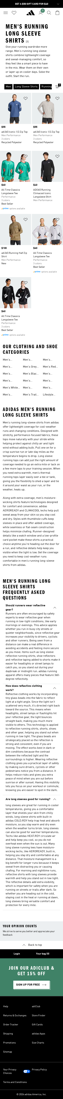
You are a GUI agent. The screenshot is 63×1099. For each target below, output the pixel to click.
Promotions (9, 1043)
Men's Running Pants (48, 381)
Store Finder (38, 1015)
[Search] (49, 13)
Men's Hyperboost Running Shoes (10, 360)
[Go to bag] (57, 13)
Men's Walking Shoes (8, 381)
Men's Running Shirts (48, 388)
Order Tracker (10, 1024)
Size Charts (38, 1043)
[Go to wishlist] (14, 13)
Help (5, 1006)
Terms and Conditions (15, 1082)
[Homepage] (30, 14)
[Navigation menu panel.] (5, 13)
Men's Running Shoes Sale (9, 395)
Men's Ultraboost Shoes (9, 374)
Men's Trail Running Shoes (30, 395)
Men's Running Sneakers (48, 360)
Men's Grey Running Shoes (30, 367)
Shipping (8, 1034)
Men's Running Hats (31, 388)
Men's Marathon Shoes (9, 367)
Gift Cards (37, 1024)
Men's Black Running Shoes (30, 374)
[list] (26, 87)
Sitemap (7, 1052)
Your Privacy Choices (9, 1071)
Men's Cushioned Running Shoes (29, 360)
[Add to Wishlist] (25, 99)
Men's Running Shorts (28, 381)
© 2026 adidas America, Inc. (31, 1094)
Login (17, 954)
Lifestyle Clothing (48, 395)
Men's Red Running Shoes (49, 367)
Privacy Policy (39, 1069)
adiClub (36, 1006)
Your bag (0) (42, 954)
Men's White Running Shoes (10, 388)
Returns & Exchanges (14, 1015)
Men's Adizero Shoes (47, 374)
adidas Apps (38, 1034)
